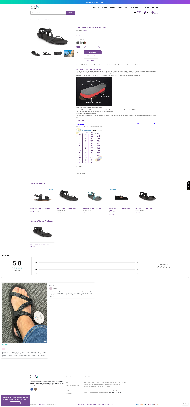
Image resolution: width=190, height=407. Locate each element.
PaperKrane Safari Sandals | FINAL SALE (41, 209)
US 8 (83, 46)
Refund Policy (81, 404)
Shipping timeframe (92, 56)
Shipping (68, 390)
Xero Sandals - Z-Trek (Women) (92, 209)
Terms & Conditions (91, 404)
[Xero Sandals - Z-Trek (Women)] (95, 195)
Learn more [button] (23, 399)
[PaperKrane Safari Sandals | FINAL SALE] (42, 195)
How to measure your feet (72, 385)
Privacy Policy (101, 404)
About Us (68, 382)
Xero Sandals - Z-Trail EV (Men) (39, 244)
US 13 (106, 46)
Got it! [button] (15, 403)
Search (67, 380)
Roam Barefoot (43, 404)
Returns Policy (69, 388)
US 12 (101, 46)
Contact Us (69, 393)
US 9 (87, 46)
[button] (31, 198)
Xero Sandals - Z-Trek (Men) (144, 209)
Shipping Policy (109, 404)
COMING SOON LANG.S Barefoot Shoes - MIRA (120, 209)
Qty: (77, 52)
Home (31, 20)
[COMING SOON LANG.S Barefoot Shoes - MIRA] (121, 195)
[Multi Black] (35, 53)
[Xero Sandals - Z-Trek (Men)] (148, 195)
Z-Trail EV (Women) (84, 126)
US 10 (92, 46)
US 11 (97, 46)
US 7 (78, 46)
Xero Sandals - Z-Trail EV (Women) (66, 209)
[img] (17, 268)
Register (139, 11)
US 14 (111, 46)
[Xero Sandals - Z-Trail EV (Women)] (69, 195)
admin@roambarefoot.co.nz (115, 392)
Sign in (140, 13)
